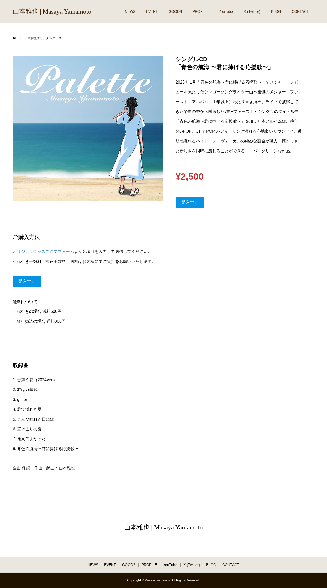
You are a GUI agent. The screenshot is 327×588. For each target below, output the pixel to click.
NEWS (130, 11)
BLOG (276, 11)
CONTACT (300, 11)
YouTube (226, 11)
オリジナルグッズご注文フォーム (43, 251)
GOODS (175, 11)
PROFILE (200, 11)
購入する (190, 202)
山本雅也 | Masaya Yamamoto (52, 11)
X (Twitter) (252, 11)
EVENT (152, 11)
